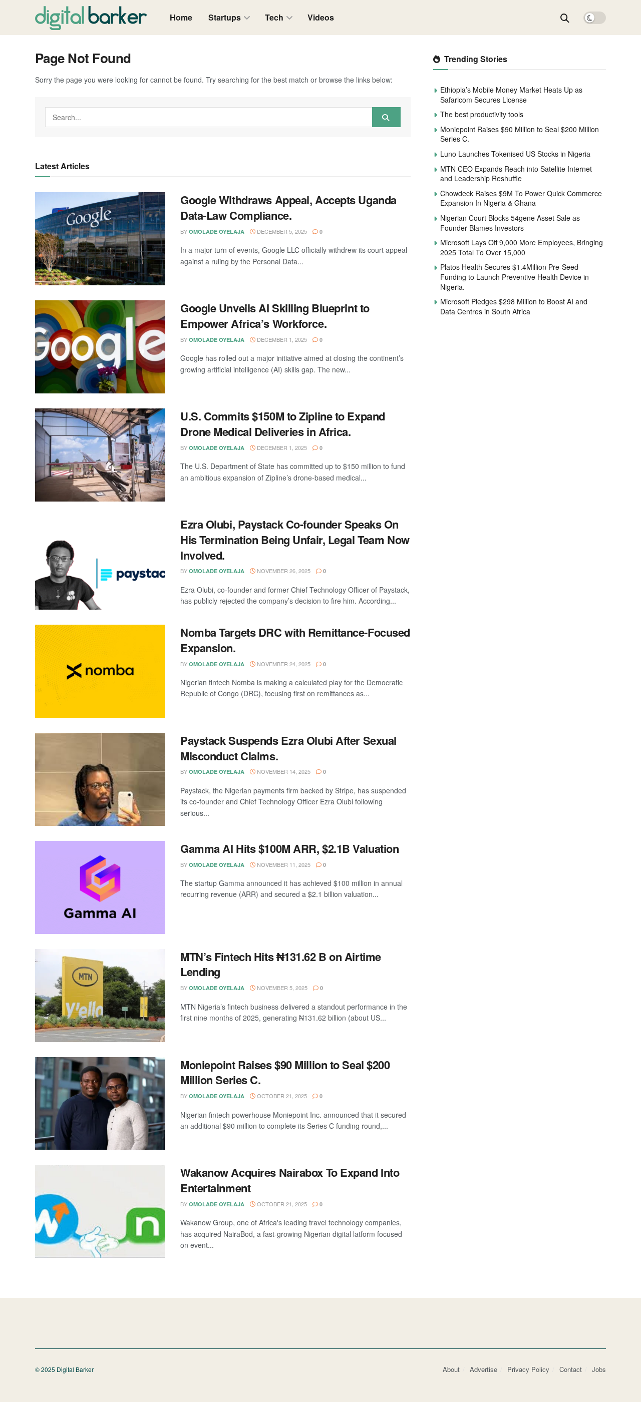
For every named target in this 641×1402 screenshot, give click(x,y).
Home (181, 17)
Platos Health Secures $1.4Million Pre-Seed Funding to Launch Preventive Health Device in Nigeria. (514, 276)
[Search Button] (564, 17)
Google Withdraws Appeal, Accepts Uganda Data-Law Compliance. (288, 207)
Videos (320, 17)
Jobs (599, 1369)
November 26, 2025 (282, 571)
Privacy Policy (528, 1369)
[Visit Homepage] (91, 17)
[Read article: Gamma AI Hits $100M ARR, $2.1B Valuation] (100, 887)
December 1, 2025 (281, 339)
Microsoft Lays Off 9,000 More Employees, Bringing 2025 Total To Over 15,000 (521, 247)
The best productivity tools (481, 114)
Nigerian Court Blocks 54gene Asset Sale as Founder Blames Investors (510, 223)
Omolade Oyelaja (216, 231)
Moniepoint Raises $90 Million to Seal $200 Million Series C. (285, 1072)
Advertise (483, 1369)
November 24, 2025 (282, 664)
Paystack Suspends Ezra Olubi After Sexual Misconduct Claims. (288, 748)
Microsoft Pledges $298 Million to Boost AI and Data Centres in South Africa (513, 306)
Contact (570, 1369)
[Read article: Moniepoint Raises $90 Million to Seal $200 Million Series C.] (100, 1103)
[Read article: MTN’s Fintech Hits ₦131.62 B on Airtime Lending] (100, 995)
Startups (224, 17)
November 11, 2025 (282, 864)
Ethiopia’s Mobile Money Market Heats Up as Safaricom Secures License (511, 95)
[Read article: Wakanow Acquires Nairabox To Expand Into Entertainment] (100, 1211)
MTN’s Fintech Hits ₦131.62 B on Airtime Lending (280, 964)
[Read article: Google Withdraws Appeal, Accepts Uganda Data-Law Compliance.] (100, 238)
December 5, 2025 (281, 231)
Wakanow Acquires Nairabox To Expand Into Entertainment (289, 1180)
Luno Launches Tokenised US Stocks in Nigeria (515, 154)
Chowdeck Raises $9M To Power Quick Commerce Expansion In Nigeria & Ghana (521, 198)
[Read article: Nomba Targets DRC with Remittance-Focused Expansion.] (100, 671)
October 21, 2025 (281, 1096)
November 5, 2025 (281, 988)
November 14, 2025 (282, 771)
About (451, 1369)
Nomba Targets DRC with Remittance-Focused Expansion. (295, 640)
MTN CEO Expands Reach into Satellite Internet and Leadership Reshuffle (516, 174)
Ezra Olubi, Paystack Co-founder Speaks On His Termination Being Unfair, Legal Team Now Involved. (295, 539)
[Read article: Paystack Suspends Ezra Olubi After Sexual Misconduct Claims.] (100, 779)
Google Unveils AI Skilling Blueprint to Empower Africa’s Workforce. (275, 315)
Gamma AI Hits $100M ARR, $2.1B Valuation (289, 848)
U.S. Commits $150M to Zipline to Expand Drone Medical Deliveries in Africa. (282, 423)
